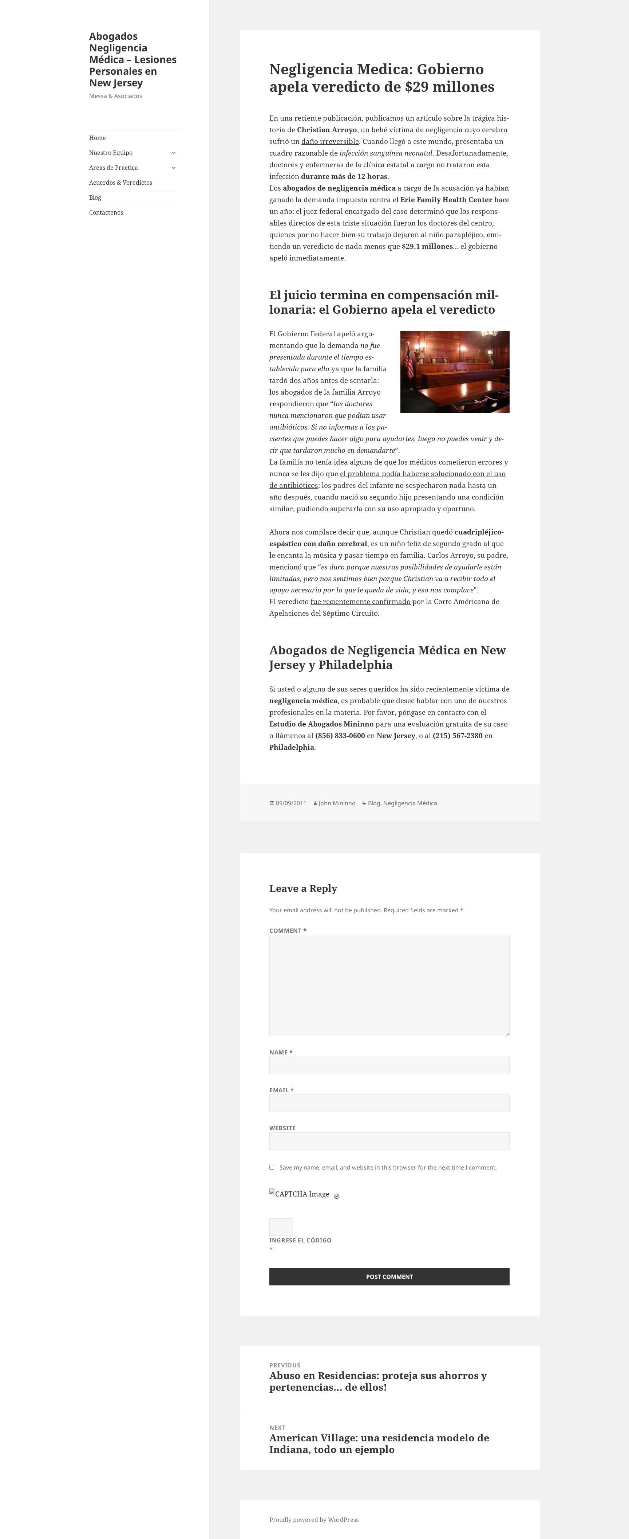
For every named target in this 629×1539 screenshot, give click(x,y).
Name (281, 1052)
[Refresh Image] (337, 1194)
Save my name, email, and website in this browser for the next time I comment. (388, 1167)
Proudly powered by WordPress (314, 1520)
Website (282, 1128)
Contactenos (106, 212)
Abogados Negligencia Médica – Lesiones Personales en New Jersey (133, 59)
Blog (95, 197)
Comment (288, 931)
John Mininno (337, 803)
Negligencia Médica (410, 803)
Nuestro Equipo (110, 153)
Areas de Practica (113, 168)
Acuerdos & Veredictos (120, 183)
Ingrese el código (300, 1240)
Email (281, 1090)
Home (97, 138)
